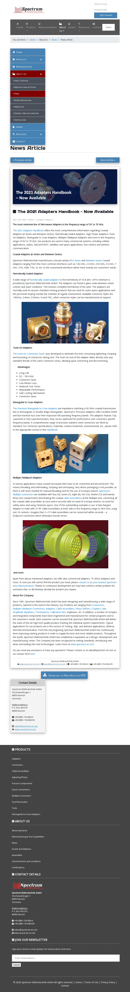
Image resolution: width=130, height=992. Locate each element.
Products (21, 59)
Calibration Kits (58, 612)
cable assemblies (72, 497)
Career (72, 27)
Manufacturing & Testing (25, 87)
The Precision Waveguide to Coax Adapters (35, 408)
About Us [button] (62, 29)
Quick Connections (21, 789)
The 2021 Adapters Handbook (28, 230)
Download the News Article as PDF (67, 675)
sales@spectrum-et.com (54, 664)
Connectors (98, 604)
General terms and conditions (26, 113)
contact (83, 582)
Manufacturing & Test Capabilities (28, 836)
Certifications (20, 120)
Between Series (94, 260)
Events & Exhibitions (22, 100)
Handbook (52, 429)
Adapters (50, 608)
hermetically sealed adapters (45, 279)
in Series (76, 260)
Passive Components (22, 783)
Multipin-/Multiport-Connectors (29, 608)
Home (19, 27)
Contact (97, 27)
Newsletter (19, 106)
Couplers (96, 608)
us (88, 582)
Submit (16, 964)
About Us (21, 73)
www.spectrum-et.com (82, 644)
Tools (14, 808)
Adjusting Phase (19, 777)
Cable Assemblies (65, 608)
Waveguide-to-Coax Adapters (26, 814)
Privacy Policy (100, 9)
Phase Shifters (82, 608)
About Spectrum (21, 80)
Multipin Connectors (21, 795)
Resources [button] (84, 27)
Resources (20, 134)
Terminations (42, 612)
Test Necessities (20, 801)
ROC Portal (105, 15)
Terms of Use (100, 4)
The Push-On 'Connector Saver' (29, 353)
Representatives (47, 27)
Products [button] (31, 27)
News (54, 39)
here (32, 653)
